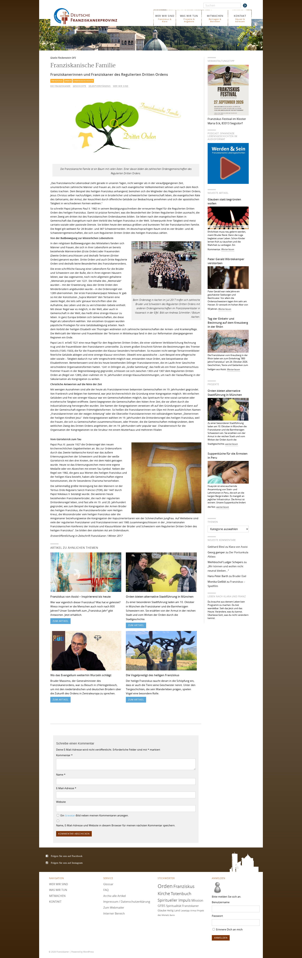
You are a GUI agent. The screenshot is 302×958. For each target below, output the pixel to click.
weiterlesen (231, 444)
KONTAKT (240, 18)
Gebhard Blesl (216, 546)
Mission (197, 900)
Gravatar (70, 815)
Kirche (164, 893)
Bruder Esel (239, 576)
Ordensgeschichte (83, 81)
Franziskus (57, 81)
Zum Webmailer (113, 907)
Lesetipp (185, 910)
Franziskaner (90, 16)
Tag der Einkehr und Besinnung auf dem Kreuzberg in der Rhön (228, 323)
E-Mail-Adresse (66, 788)
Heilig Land (173, 910)
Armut (193, 910)
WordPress (88, 951)
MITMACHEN (215, 18)
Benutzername (220, 902)
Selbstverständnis (100, 86)
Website (61, 801)
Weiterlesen (227, 249)
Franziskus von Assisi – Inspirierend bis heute (80, 597)
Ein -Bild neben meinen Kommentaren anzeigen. (94, 815)
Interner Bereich (114, 913)
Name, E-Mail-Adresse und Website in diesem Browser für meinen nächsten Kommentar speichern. (115, 825)
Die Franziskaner (60, 86)
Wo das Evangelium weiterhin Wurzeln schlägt (80, 675)
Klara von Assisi (238, 546)
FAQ (106, 890)
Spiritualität (173, 906)
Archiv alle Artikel (114, 896)
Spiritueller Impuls (174, 900)
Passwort (217, 915)
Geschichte (79, 86)
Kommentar (64, 755)
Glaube (162, 910)
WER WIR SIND (164, 18)
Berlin (172, 915)
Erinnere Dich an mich (229, 929)
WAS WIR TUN (189, 18)
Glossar (108, 884)
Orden (68, 81)
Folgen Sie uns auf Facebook (66, 856)
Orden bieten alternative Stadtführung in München (159, 597)
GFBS (161, 906)
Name (60, 774)
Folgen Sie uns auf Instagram (67, 862)
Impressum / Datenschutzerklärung (126, 902)
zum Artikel (61, 621)
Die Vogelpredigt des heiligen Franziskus (152, 675)
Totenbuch (181, 893)
